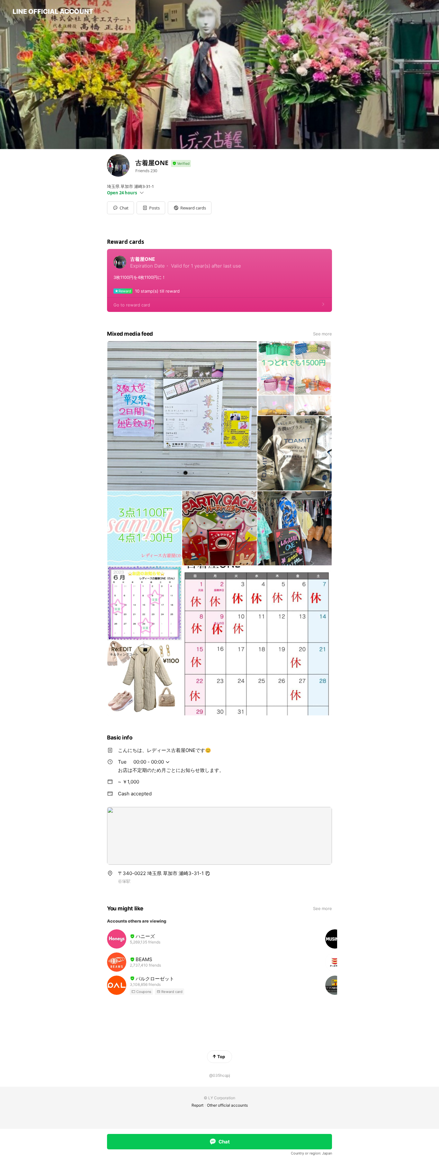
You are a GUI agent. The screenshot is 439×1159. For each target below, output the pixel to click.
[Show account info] (181, 163)
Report (197, 1105)
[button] (151, 207)
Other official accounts (227, 1105)
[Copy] (207, 873)
